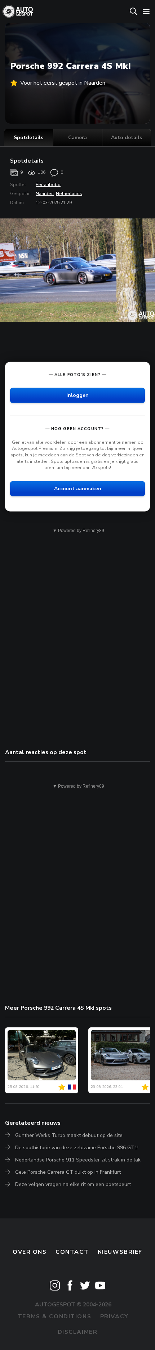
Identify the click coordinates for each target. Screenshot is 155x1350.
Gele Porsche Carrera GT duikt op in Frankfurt (68, 1172)
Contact (72, 1252)
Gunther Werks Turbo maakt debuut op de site (69, 1135)
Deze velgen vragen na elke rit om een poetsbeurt (73, 1184)
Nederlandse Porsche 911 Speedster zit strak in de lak (78, 1159)
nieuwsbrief (120, 1252)
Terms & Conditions (54, 1316)
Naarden (45, 193)
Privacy (114, 1316)
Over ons (30, 1252)
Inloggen (77, 395)
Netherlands (69, 193)
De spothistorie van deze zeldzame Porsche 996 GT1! (76, 1147)
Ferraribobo (48, 184)
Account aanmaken (77, 488)
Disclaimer (78, 1332)
